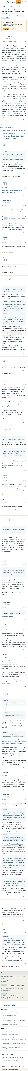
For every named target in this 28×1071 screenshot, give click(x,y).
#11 (25, 480)
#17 (25, 657)
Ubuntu (7, 17)
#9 (25, 384)
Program (21, 15)
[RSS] (23, 1066)
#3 (25, 187)
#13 (25, 523)
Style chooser (6, 1064)
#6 (25, 262)
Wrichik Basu (7, 36)
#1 (25, 41)
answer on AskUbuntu (17, 844)
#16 (25, 629)
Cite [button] (24, 119)
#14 (25, 564)
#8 (25, 364)
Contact (3, 1066)
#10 (25, 433)
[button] (24, 41)
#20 (25, 799)
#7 (25, 283)
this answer (23, 296)
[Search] (25, 2)
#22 (25, 932)
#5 (25, 242)
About (8, 1066)
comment (15, 296)
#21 (25, 905)
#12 (25, 502)
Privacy (16, 1066)
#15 (25, 607)
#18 (25, 696)
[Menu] (2, 2)
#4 (25, 205)
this (8, 326)
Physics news (3, 127)
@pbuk (12, 225)
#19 (25, 775)
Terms (12, 1066)
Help (20, 1066)
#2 (25, 148)
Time (3, 17)
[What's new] (22, 2)
